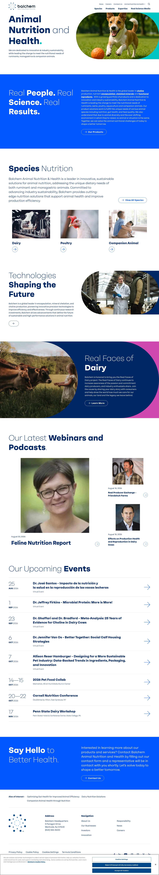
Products (110, 9)
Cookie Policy (32, 852)
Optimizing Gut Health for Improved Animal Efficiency (53, 796)
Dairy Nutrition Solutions (93, 796)
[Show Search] (149, 4)
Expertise (123, 9)
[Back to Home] (17, 823)
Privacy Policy (15, 852)
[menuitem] (98, 9)
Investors (85, 830)
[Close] (155, 864)
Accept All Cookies (121, 870)
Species (98, 9)
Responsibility (123, 821)
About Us (85, 821)
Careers (108, 4)
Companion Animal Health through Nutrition (48, 801)
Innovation (86, 835)
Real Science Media (140, 9)
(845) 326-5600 (52, 830)
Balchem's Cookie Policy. (36, 862)
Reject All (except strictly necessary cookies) (121, 865)
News (101, 4)
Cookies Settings (121, 859)
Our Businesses (88, 826)
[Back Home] (22, 6)
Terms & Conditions (71, 852)
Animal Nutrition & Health (134, 4)
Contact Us (118, 4)
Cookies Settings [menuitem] (50, 852)
